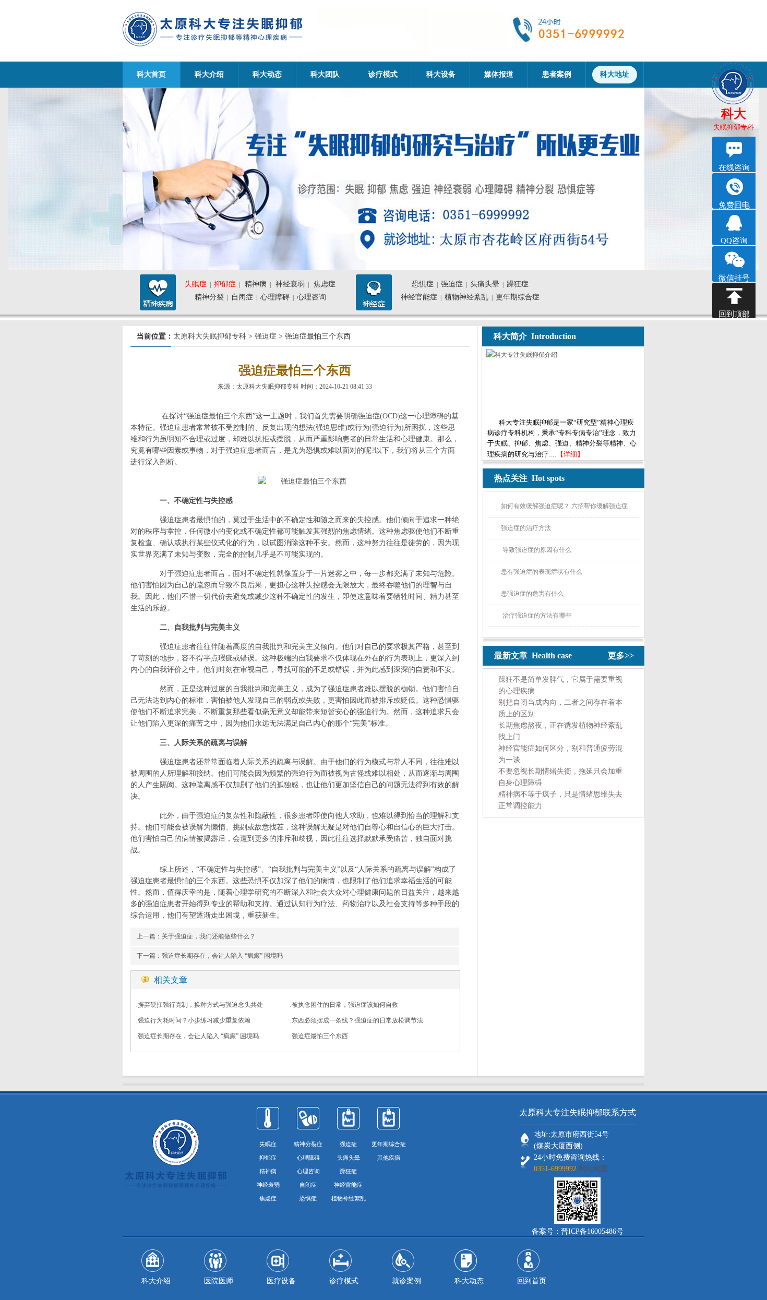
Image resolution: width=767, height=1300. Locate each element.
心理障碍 (275, 297)
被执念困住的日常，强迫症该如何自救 (345, 1004)
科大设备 (441, 74)
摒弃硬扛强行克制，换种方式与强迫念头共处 (200, 1004)
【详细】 (570, 454)
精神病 (256, 284)
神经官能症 (419, 297)
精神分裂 (209, 297)
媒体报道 (498, 74)
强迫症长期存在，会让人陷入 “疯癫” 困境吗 (222, 955)
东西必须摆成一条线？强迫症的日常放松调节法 (357, 1020)
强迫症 (452, 284)
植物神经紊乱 (466, 297)
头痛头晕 (484, 284)
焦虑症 (324, 284)
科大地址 (614, 74)
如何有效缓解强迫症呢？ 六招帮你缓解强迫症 (564, 506)
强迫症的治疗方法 (526, 528)
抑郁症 (225, 284)
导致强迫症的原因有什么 (536, 549)
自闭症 (242, 297)
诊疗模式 (383, 74)
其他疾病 (388, 1157)
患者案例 (556, 74)
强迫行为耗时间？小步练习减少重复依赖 (194, 1020)
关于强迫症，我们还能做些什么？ (209, 936)
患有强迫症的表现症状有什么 (541, 571)
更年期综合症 (518, 297)
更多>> (621, 655)
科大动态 (267, 74)
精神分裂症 (308, 1144)
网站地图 (593, 1169)
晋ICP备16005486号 (592, 1231)
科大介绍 (209, 74)
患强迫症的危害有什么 (532, 593)
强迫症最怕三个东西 (320, 1036)
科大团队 (325, 74)
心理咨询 (311, 297)
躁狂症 (518, 284)
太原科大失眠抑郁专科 (209, 336)
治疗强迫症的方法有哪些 (536, 615)
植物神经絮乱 (348, 1198)
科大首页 (151, 74)
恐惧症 (423, 284)
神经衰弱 (290, 284)
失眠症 (196, 284)
